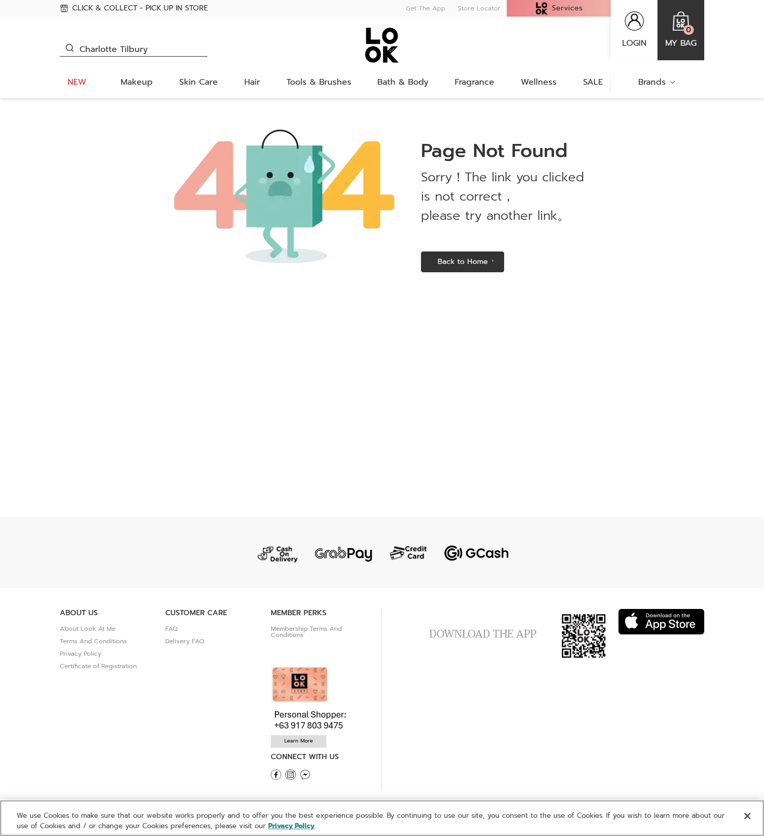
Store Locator (479, 8)
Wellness (539, 82)
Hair (252, 82)
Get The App (425, 8)
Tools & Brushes (318, 82)
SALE (593, 82)
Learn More (298, 741)
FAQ (171, 628)
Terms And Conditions (93, 641)
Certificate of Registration (98, 666)
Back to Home (463, 261)
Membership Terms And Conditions (306, 632)
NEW (77, 82)
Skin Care (198, 82)
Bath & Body (402, 82)
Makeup (137, 82)
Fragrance (474, 82)
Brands (652, 82)
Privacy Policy (80, 653)
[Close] (747, 816)
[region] (382, 818)
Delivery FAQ (184, 641)
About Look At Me (87, 628)
